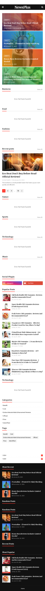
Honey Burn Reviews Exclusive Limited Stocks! (21, 60)
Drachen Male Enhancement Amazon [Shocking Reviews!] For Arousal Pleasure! (22, 78)
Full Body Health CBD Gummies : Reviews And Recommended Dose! (27, 296)
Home (23, 588)
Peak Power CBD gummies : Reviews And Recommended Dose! (27, 315)
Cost (4, 409)
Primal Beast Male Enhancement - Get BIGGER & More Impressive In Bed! (26, 333)
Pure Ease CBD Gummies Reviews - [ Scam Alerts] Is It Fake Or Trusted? (25, 361)
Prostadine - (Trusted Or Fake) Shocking (21, 44)
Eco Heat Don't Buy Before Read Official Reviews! (21, 24)
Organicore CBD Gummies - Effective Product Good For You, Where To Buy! (26, 324)
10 (18, 191)
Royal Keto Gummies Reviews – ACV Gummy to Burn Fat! (25, 352)
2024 (22, 455)
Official (5, 416)
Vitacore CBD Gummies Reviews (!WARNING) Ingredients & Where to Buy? (27, 371)
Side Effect (6, 423)
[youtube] (33, 283)
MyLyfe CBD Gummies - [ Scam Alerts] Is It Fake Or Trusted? (27, 343)
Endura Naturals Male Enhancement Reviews (17, 412)
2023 (23, 459)
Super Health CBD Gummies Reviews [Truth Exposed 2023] (25, 305)
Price (4, 419)
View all (39, 89)
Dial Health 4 (7, 180)
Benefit (5, 405)
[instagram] (12, 283)
